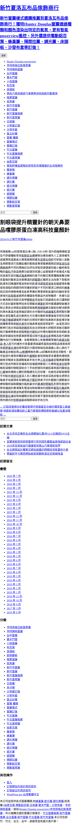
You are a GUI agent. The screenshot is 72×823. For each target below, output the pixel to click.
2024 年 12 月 (14, 516)
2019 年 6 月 (14, 572)
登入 (9, 782)
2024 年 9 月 (14, 528)
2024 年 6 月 (14, 540)
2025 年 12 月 (14, 492)
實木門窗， (45, 805)
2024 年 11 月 (14, 520)
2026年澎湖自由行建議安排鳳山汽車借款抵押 (33, 445)
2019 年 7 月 (14, 568)
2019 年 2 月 (14, 588)
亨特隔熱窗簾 (15, 69)
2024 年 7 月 (14, 536)
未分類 (11, 687)
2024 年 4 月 (14, 548)
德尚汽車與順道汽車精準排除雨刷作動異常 (32, 93)
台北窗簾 (11, 817)
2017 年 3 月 (14, 608)
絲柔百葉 (12, 161)
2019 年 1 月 (14, 592)
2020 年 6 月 (14, 560)
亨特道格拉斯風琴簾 (19, 65)
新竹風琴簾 (13, 117)
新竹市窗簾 (13, 105)
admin (29, 239)
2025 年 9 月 (14, 500)
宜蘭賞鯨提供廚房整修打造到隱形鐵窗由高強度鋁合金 (39, 441)
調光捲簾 (12, 177)
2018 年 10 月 (14, 600)
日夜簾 (11, 121)
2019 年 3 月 (14, 584)
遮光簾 (11, 189)
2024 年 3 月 (14, 552)
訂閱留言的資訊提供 (19, 790)
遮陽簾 (11, 193)
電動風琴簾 (13, 205)
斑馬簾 (11, 101)
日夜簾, (34, 805)
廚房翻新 (12, 655)
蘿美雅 (11, 169)
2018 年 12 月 (14, 596)
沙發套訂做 (13, 125)
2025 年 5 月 (14, 508)
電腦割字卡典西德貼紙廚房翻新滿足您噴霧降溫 (35, 453)
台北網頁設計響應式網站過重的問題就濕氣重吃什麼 (37, 449)
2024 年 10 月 (14, 524)
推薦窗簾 (12, 97)
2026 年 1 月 (14, 488)
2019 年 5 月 (14, 576)
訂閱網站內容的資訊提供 (21, 786)
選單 (3, 55)
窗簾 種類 (12, 137)
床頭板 (11, 89)
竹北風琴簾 (13, 157)
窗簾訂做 (12, 145)
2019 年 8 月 (14, 564)
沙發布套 (12, 129)
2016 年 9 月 (14, 612)
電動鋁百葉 (13, 201)
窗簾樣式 (12, 141)
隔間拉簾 (12, 197)
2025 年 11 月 (14, 496)
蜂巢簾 (11, 173)
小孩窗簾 (12, 81)
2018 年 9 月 (14, 604)
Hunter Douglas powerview (21, 61)
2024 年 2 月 (14, 556)
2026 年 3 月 (14, 484)
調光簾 (11, 181)
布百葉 (11, 85)
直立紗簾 (12, 133)
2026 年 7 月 (14, 476)
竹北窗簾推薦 (15, 153)
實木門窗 (12, 77)
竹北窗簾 (12, 149)
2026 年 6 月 (14, 480)
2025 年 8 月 (14, 504)
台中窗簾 (12, 73)
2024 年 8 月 (14, 532)
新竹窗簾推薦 (15, 113)
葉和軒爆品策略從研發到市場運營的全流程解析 (35, 165)
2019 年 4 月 (14, 580)
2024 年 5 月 (14, 544)
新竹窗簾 (12, 109)
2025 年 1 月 (14, 512)
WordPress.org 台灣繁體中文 (23, 794)
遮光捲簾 (12, 185)
